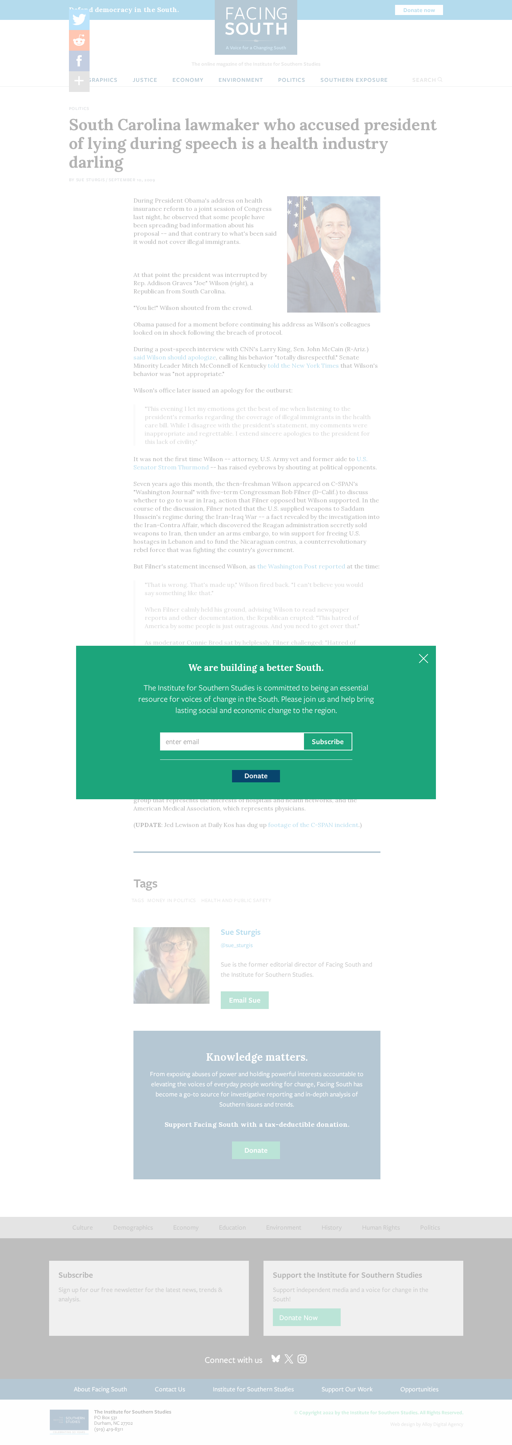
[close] (423, 658)
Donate (256, 775)
